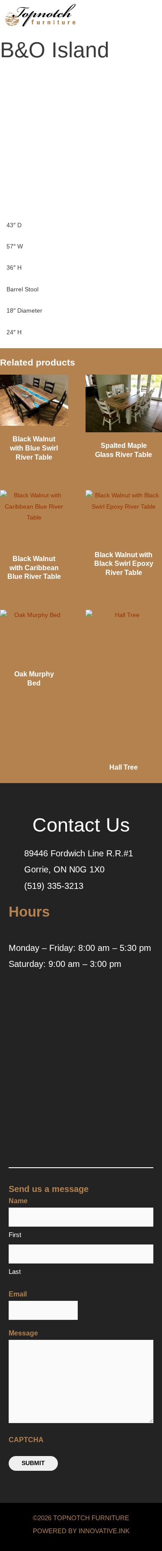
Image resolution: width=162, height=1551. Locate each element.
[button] (131, 17)
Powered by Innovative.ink (81, 1531)
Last (15, 1271)
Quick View (34, 424)
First (15, 1234)
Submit (33, 1463)
